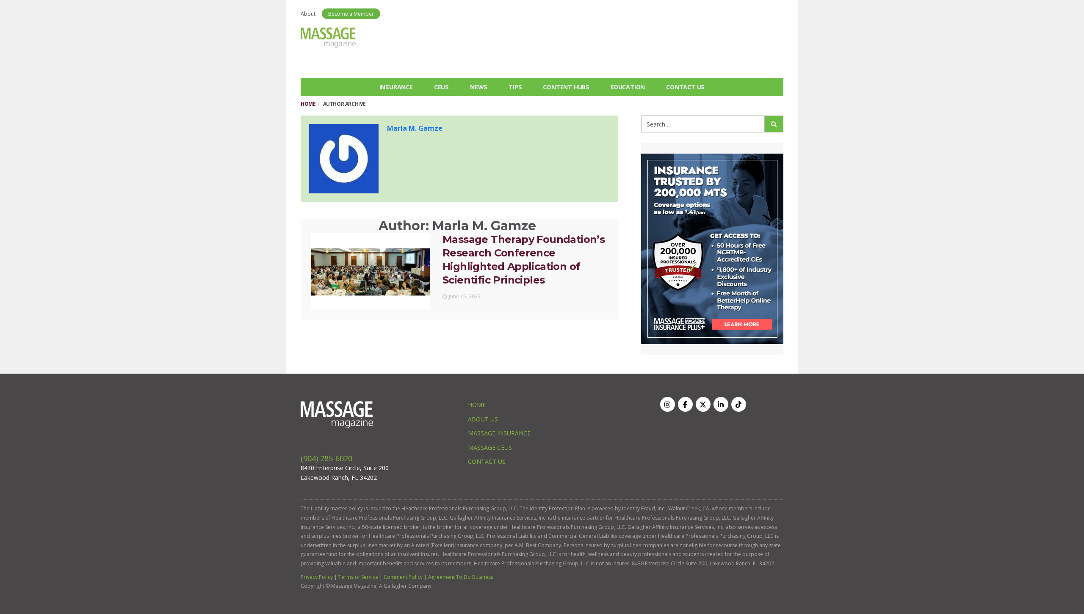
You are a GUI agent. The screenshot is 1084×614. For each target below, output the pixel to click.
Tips (515, 87)
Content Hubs (566, 87)
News (478, 87)
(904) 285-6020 (326, 458)
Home (308, 103)
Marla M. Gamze (414, 128)
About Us (483, 419)
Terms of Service (358, 577)
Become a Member (351, 13)
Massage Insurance (499, 433)
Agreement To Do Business (460, 577)
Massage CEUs (490, 447)
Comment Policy (403, 577)
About (308, 13)
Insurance (396, 87)
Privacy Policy (317, 577)
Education (628, 87)
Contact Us (685, 87)
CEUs (441, 87)
